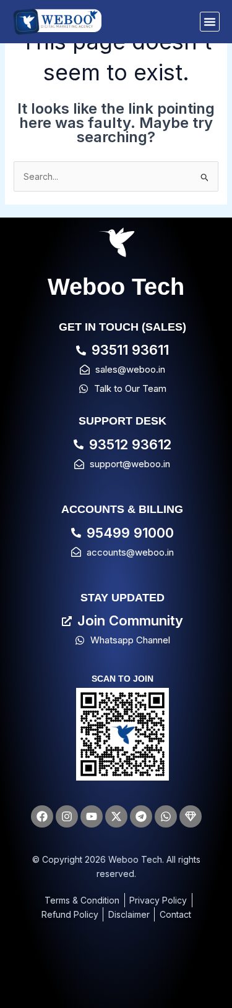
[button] (210, 22)
